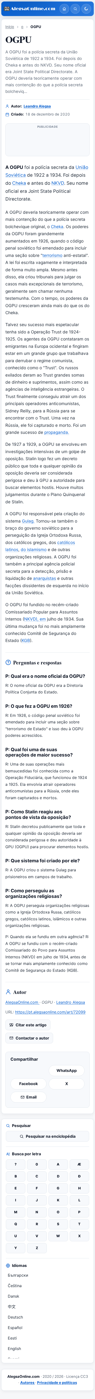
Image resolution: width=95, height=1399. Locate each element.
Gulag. (28, 521)
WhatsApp (67, 1070)
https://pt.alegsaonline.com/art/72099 (50, 1012)
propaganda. (56, 432)
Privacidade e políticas (57, 1382)
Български (18, 1275)
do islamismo (34, 549)
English (14, 1348)
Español (15, 1327)
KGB (26, 640)
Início (9, 27)
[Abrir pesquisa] (75, 9)
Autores (27, 1382)
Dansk (13, 1296)
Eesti (12, 1338)
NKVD (57, 183)
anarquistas (44, 578)
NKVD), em (35, 619)
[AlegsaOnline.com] (30, 9)
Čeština (15, 1285)
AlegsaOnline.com (22, 1002)
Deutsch (15, 1317)
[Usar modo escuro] (86, 9)
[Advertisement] (47, 142)
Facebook (28, 1083)
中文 (12, 1306)
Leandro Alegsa (37, 106)
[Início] (64, 9)
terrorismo (52, 255)
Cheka (19, 183)
